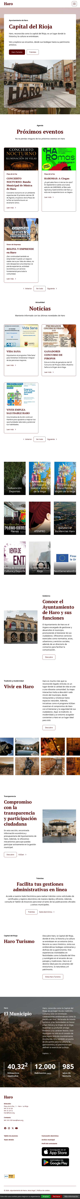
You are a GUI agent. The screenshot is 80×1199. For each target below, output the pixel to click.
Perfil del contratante (49, 1144)
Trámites (32, 52)
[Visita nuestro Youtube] (16, 1126)
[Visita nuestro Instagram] (9, 1126)
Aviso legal (31, 1190)
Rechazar (56, 1196)
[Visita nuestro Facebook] (5, 1126)
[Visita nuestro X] (12, 1126)
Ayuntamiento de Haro (18, 1190)
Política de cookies (43, 1190)
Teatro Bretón (9, 1140)
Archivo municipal (48, 1140)
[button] (74, 3)
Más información (71, 1196)
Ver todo (39, 288)
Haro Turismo (17, 52)
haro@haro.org (9, 1113)
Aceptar (46, 1196)
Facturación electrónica (50, 1136)
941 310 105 (8, 1120)
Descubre (49, 657)
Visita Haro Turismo (53, 977)
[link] (9, 1176)
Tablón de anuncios (11, 1136)
